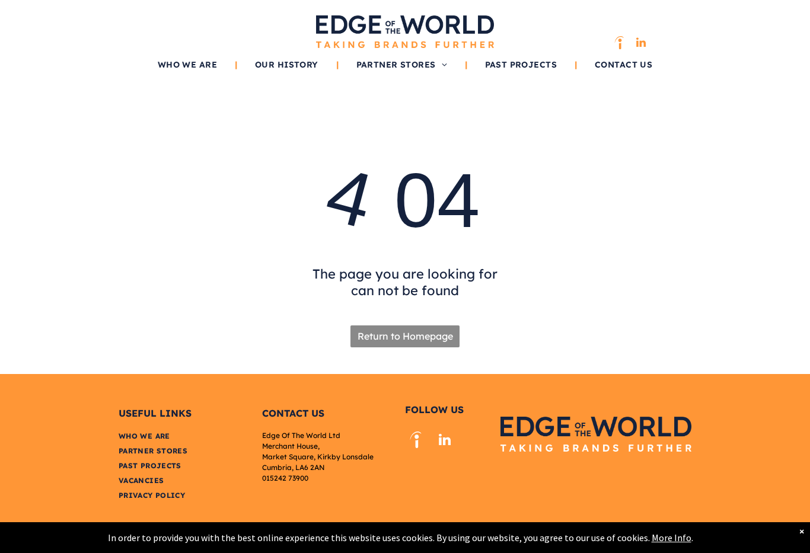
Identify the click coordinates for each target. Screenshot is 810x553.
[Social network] (619, 44)
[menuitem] (188, 64)
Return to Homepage (405, 336)
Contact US (293, 413)
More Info (671, 538)
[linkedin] (641, 44)
